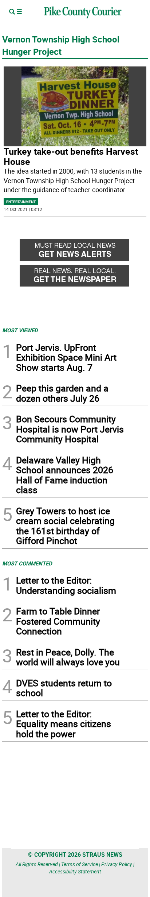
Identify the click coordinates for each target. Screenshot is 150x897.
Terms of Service (79, 864)
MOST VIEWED (20, 330)
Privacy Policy (116, 864)
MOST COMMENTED (27, 563)
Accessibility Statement (75, 871)
